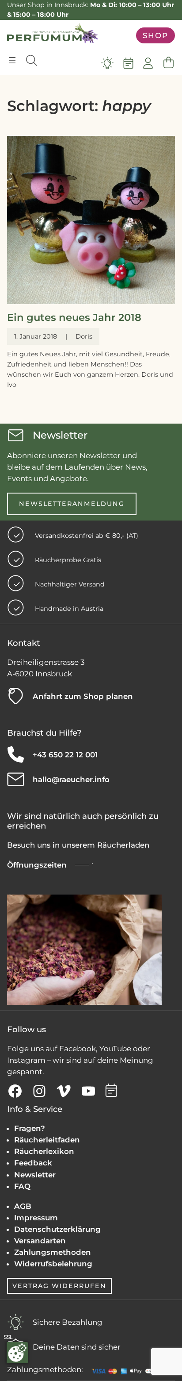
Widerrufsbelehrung (53, 1263)
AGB (22, 1206)
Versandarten (40, 1240)
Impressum (36, 1217)
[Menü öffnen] (12, 60)
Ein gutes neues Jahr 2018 (74, 318)
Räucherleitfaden (47, 1139)
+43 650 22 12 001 (65, 754)
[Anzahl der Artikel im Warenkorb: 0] (168, 62)
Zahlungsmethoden (52, 1252)
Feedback (33, 1162)
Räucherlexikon (44, 1151)
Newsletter (35, 1174)
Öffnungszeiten (37, 864)
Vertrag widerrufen (59, 1286)
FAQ (22, 1186)
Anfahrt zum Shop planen (83, 696)
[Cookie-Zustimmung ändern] (17, 1352)
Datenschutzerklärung (57, 1229)
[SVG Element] (107, 63)
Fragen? (29, 1128)
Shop (155, 35)
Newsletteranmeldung (72, 504)
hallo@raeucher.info (71, 779)
